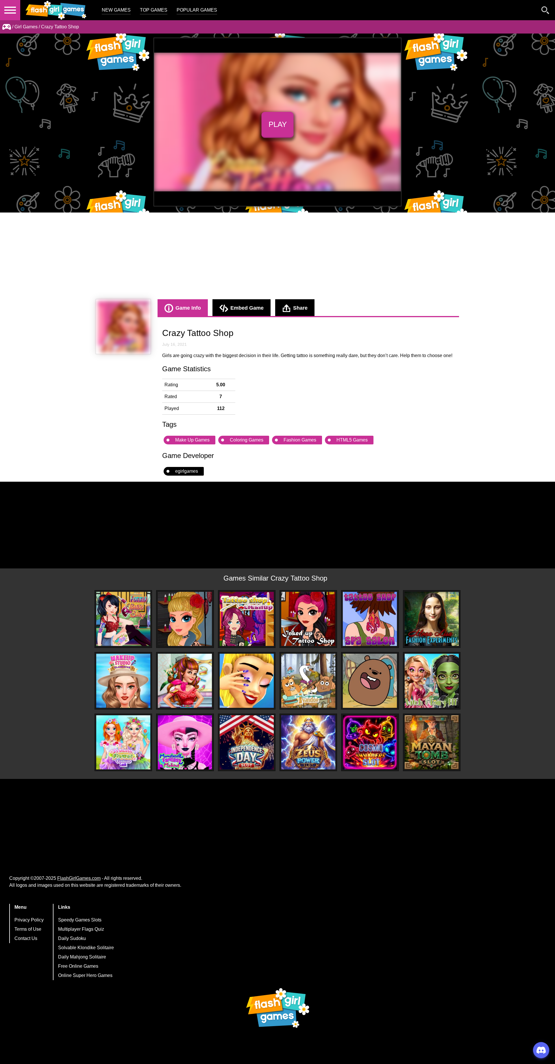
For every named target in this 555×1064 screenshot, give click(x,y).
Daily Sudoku (72, 938)
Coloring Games (246, 439)
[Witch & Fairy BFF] (431, 680)
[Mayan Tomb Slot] (431, 742)
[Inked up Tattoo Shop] (308, 618)
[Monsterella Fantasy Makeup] (184, 742)
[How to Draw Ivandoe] (308, 680)
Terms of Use (27, 929)
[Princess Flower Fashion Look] (123, 742)
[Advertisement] (277, 255)
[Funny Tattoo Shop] (123, 618)
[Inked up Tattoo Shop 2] (184, 618)
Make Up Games (192, 439)
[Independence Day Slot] (246, 742)
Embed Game (247, 308)
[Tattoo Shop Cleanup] (246, 618)
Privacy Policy (29, 919)
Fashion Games (300, 439)
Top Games (153, 10)
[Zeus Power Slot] (308, 742)
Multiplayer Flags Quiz (81, 929)
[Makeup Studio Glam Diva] (123, 680)
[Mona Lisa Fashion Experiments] (431, 618)
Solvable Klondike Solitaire (86, 947)
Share (300, 308)
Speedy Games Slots (79, 919)
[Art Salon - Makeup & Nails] (246, 680)
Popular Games (197, 10)
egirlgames (186, 471)
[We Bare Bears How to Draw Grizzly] (369, 680)
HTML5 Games (352, 439)
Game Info (188, 308)
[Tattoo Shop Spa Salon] (369, 618)
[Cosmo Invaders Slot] (369, 742)
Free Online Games (78, 966)
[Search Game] (545, 11)
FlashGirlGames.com (79, 878)
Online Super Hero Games (85, 975)
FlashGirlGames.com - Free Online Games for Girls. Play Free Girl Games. (56, 10)
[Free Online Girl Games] (6, 27)
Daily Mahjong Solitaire (82, 956)
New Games (116, 10)
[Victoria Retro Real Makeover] (184, 680)
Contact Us (25, 938)
